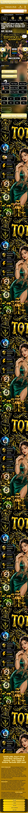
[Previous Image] (3, 49)
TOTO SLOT (4, 781)
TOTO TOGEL (18, 792)
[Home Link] (10, 7)
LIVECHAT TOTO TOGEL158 (14, 116)
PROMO (14, 800)
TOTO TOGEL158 (5, 767)
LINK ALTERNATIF (14, 807)
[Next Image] (25, 49)
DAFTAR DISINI (9, 71)
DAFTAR (14, 805)
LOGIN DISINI (9, 76)
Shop (2, 7)
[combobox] (12, 11)
